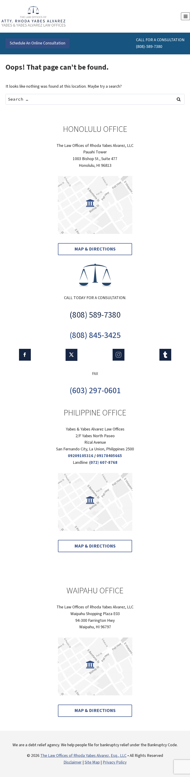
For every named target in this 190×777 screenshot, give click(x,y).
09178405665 (109, 456)
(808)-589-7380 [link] (149, 47)
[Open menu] (185, 16)
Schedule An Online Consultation (37, 43)
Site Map (92, 762)
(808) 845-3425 (95, 335)
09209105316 (80, 456)
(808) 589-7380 (95, 315)
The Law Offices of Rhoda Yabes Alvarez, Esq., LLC (83, 755)
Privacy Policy (115, 762)
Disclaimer (72, 762)
